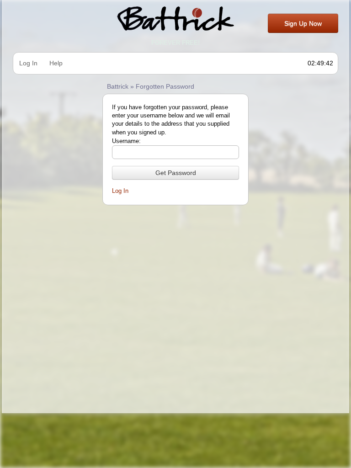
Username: (126, 141)
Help (56, 63)
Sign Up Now (303, 23)
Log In (28, 63)
